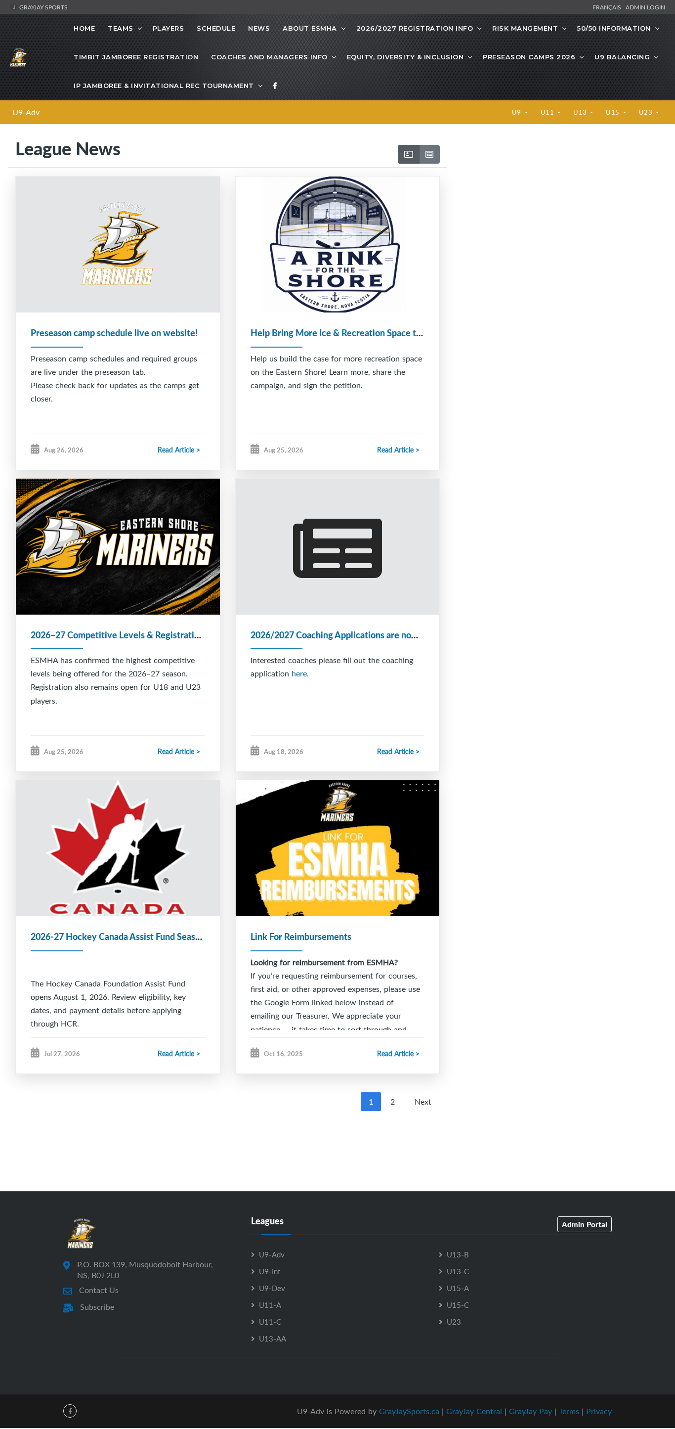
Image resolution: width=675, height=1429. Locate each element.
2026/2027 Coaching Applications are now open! (347, 634)
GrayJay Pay (530, 1411)
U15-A (458, 1288)
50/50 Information (614, 28)
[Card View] (409, 154)
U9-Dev (272, 1288)
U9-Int (269, 1271)
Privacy (599, 1411)
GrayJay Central (474, 1411)
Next (423, 1101)
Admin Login (645, 7)
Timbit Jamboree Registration (136, 57)
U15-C (458, 1305)
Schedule (216, 28)
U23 (646, 112)
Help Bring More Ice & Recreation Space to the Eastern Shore (372, 332)
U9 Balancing (622, 57)
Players (168, 28)
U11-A (270, 1305)
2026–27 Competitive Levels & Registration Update (133, 634)
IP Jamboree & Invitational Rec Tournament (164, 85)
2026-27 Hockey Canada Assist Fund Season (118, 936)
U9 (517, 112)
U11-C (270, 1322)
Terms (569, 1411)
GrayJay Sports (43, 7)
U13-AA (272, 1338)
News (259, 28)
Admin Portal (584, 1224)
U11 (548, 112)
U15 (613, 112)
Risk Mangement (525, 28)
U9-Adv (26, 112)
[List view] (429, 154)
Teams (120, 28)
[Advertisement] (557, 221)
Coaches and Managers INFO (269, 57)
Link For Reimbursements (301, 936)
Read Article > (179, 449)
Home (84, 28)
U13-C (458, 1271)
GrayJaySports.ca (409, 1411)
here (299, 673)
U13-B (458, 1254)
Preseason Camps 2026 (529, 57)
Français (608, 7)
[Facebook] (275, 85)
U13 (581, 112)
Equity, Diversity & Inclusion (405, 57)
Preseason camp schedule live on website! (114, 332)
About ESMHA (310, 28)
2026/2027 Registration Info (414, 28)
